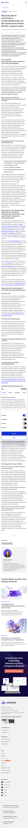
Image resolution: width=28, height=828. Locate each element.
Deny (14, 437)
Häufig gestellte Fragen (5, 768)
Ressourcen (3, 763)
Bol (5, 238)
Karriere (5, 760)
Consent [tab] (4, 392)
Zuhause (3, 753)
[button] (25, 2)
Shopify (16, 226)
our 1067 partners (9, 399)
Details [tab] (10, 392)
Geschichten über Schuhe (7, 266)
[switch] (25, 419)
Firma (2, 758)
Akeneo (5, 233)
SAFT (23, 230)
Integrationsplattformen (14, 241)
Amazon (23, 237)
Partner (2, 765)
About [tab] (24, 392)
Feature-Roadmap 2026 (5, 772)
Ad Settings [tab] (17, 392)
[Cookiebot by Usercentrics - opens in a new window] (21, 389)
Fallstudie (8, 263)
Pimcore (12, 233)
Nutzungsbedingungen (5, 741)
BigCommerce (10, 226)
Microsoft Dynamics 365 (7, 231)
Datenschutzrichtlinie (5, 739)
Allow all (14, 433)
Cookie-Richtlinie (4, 744)
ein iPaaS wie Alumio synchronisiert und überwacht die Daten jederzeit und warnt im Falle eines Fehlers (13, 381)
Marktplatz (3, 755)
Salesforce (10, 230)
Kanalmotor (15, 235)
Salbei (17, 231)
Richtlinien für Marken (5, 770)
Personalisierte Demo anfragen (14, 671)
